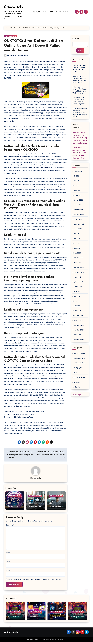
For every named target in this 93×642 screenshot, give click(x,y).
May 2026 (75, 185)
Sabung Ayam (35, 12)
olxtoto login (76, 395)
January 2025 (77, 262)
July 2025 (76, 234)
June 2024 (76, 296)
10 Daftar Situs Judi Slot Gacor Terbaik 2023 (79, 150)
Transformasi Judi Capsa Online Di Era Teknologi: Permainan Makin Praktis (79, 79)
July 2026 (76, 176)
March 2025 (76, 253)
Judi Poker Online (78, 363)
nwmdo (12, 55)
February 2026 (77, 200)
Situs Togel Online (10, 36)
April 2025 (76, 248)
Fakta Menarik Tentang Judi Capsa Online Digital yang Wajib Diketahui (79, 90)
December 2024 (78, 267)
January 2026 (77, 205)
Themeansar (61, 639)
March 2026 (76, 195)
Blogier (52, 639)
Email (8, 561)
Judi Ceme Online (78, 358)
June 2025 (76, 238)
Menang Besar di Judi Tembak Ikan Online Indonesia (79, 140)
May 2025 (75, 243)
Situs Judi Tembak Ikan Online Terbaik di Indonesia (79, 135)
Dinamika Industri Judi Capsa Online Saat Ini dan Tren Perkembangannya (79, 101)
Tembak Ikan (63, 12)
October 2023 (77, 335)
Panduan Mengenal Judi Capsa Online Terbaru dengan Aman (79, 68)
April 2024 (76, 306)
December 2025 (78, 210)
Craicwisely (13, 7)
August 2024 (77, 287)
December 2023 (78, 325)
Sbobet (44, 12)
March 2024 (76, 311)
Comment (10, 525)
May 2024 (75, 301)
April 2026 (76, 190)
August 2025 (77, 229)
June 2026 (76, 181)
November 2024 (78, 272)
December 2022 (78, 339)
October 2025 (77, 219)
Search (75, 38)
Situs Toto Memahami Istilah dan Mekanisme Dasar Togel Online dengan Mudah (79, 112)
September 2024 (78, 282)
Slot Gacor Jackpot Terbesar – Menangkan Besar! (79, 155)
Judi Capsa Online (78, 353)
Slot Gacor (53, 12)
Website (8, 570)
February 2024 (77, 315)
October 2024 (77, 277)
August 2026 (77, 171)
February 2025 (77, 258)
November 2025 (78, 214)
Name (8, 552)
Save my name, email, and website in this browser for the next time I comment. (35, 579)
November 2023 (78, 330)
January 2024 (77, 320)
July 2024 (76, 291)
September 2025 (78, 224)
